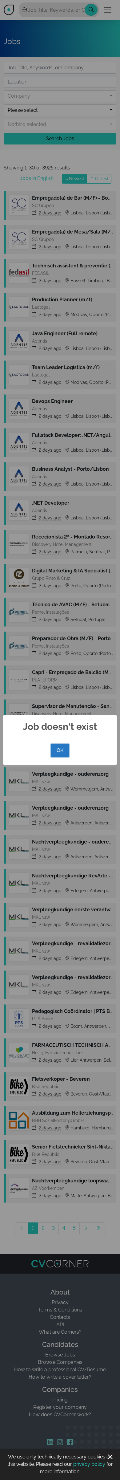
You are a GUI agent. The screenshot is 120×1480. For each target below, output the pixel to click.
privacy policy (89, 1464)
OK (60, 750)
